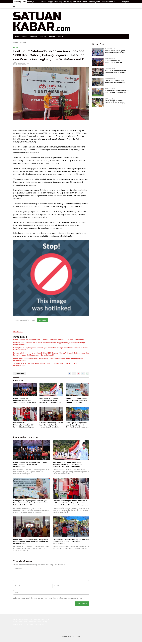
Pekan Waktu (32, 622)
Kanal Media (38, 619)
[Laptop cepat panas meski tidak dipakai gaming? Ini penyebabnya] (98, 52)
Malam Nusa (18, 624)
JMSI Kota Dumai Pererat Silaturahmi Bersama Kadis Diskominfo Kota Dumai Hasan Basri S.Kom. (116, 82)
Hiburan (52, 37)
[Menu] (14, 6)
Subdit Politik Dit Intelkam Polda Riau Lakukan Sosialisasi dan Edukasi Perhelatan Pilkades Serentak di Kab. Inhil (116, 92)
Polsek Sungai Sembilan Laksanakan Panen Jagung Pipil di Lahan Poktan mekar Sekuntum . (115, 102)
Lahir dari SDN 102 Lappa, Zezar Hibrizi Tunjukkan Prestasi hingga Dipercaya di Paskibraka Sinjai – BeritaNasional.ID (49, 344)
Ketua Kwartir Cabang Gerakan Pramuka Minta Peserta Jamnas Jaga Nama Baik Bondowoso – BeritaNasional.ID (49, 359)
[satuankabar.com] (41, 21)
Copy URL (42, 320)
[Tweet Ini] (74, 373)
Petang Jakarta (18, 619)
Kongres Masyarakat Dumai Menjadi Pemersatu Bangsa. (115, 71)
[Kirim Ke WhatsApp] (87, 373)
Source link (18, 331)
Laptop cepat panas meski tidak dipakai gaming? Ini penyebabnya (115, 51)
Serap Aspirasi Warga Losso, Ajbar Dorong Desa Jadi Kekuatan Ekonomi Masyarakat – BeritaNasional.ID (45, 364)
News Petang (42, 622)
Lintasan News (39, 624)
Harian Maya (28, 619)
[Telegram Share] (83, 373)
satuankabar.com (23, 63)
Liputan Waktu (28, 624)
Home (17, 37)
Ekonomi (43, 37)
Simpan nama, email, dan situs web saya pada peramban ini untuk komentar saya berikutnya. (48, 598)
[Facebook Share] (69, 373)
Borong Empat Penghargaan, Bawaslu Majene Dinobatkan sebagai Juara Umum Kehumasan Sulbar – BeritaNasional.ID (51, 349)
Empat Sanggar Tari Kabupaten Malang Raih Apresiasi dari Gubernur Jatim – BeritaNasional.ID (55, 2)
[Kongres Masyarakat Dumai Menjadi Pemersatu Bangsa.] (98, 72)
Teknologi (33, 37)
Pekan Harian (22, 622)
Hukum (60, 37)
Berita (24, 37)
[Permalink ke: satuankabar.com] (15, 64)
